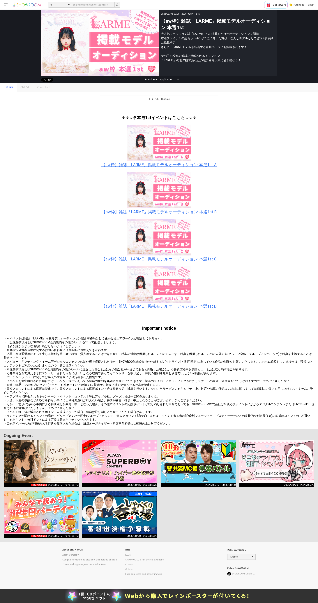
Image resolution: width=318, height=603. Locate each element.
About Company (70, 555)
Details (8, 87)
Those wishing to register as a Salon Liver (84, 564)
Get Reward (279, 4)
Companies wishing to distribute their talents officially (89, 559)
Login (311, 4)
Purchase (298, 4)
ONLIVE (25, 87)
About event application (159, 79)
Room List (43, 87)
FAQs (128, 555)
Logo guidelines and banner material (143, 574)
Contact (129, 564)
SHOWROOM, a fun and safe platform (144, 559)
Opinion (129, 569)
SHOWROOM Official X (243, 573)
